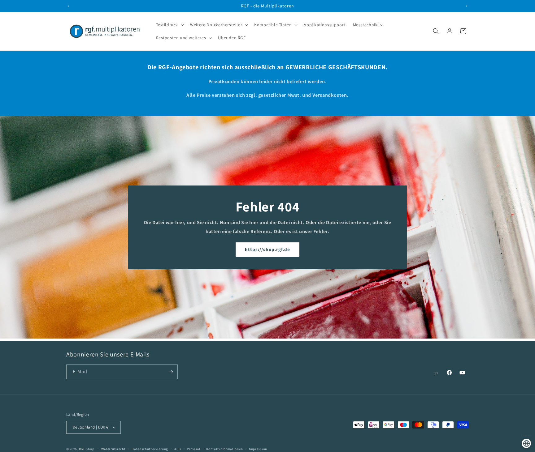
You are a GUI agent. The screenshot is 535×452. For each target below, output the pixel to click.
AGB (177, 448)
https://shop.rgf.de (267, 249)
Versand (193, 448)
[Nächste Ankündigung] (466, 6)
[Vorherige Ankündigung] (68, 6)
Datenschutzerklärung (150, 448)
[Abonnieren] (170, 372)
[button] (169, 24)
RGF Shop (86, 449)
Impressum (258, 448)
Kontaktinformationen (224, 448)
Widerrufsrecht (113, 448)
